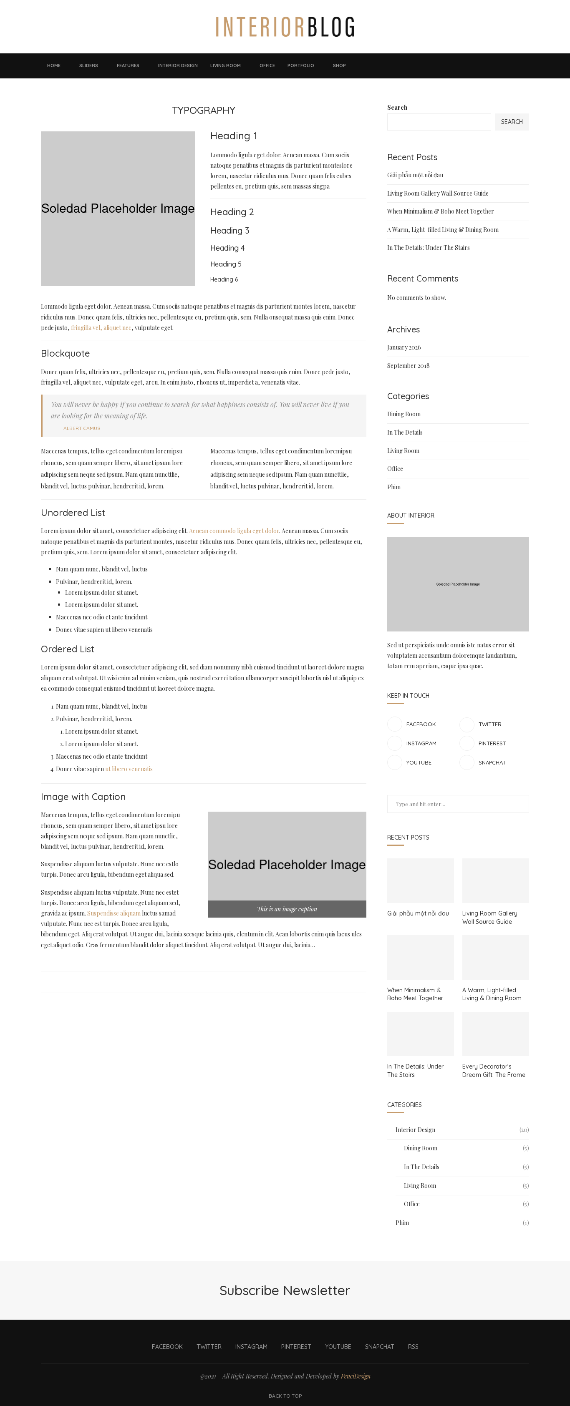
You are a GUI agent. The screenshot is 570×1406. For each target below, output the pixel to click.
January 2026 (404, 347)
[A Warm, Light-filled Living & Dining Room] (495, 957)
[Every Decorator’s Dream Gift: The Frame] (495, 1034)
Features (128, 65)
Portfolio (301, 65)
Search (397, 107)
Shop (339, 65)
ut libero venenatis (129, 769)
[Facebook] (463, 66)
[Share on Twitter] (202, 982)
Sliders (88, 65)
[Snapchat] (505, 66)
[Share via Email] (218, 982)
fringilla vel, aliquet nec (100, 328)
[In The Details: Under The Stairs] (420, 1034)
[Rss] (513, 66)
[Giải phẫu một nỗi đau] (420, 880)
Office (267, 65)
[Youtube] (496, 66)
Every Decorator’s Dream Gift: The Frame (493, 1071)
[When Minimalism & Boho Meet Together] (420, 957)
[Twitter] (471, 66)
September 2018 (408, 366)
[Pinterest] (488, 66)
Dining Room (404, 414)
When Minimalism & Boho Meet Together (440, 211)
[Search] (525, 66)
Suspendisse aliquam (114, 913)
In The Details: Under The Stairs (428, 248)
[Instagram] (480, 66)
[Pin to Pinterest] (210, 982)
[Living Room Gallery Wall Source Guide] (495, 880)
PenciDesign (356, 1376)
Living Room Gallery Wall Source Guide (438, 193)
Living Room (225, 65)
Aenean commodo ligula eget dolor (234, 531)
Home (54, 65)
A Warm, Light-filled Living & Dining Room (443, 230)
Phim (394, 487)
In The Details (405, 432)
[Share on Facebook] (194, 982)
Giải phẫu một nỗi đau (415, 175)
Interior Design (178, 65)
